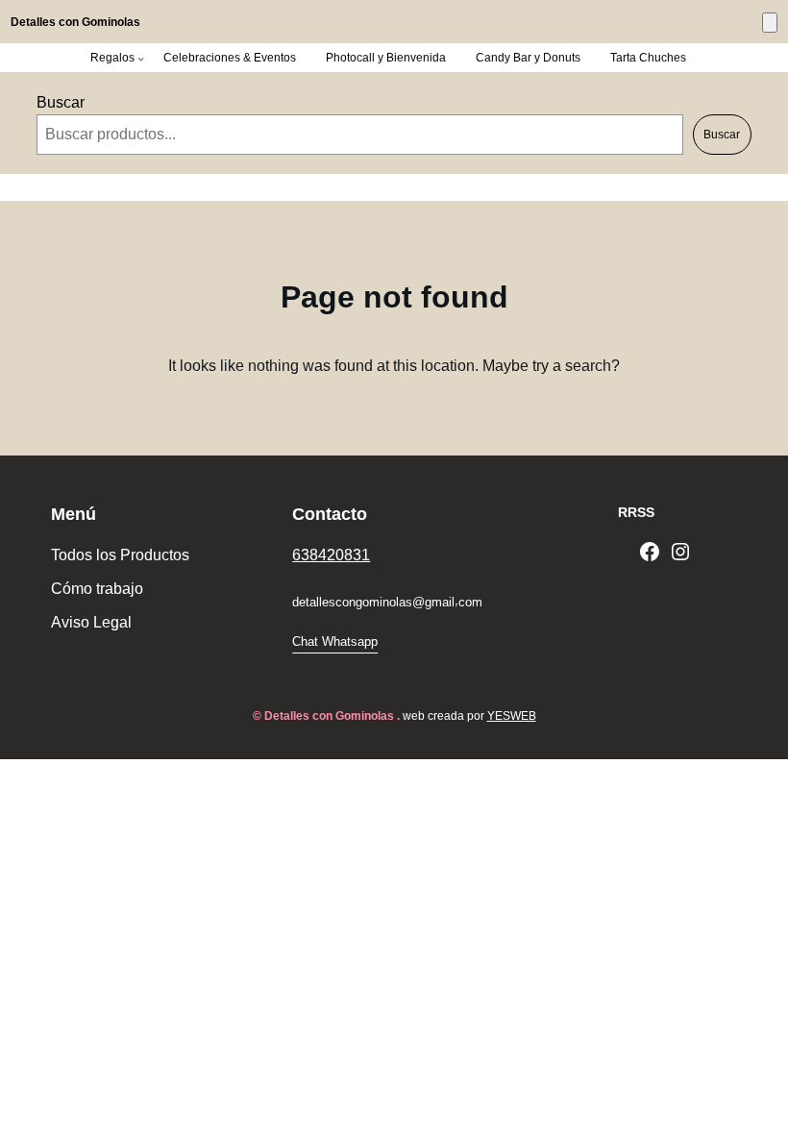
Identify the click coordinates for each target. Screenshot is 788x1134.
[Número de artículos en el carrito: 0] (769, 22)
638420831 (331, 555)
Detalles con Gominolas (75, 22)
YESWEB (511, 716)
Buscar (61, 102)
